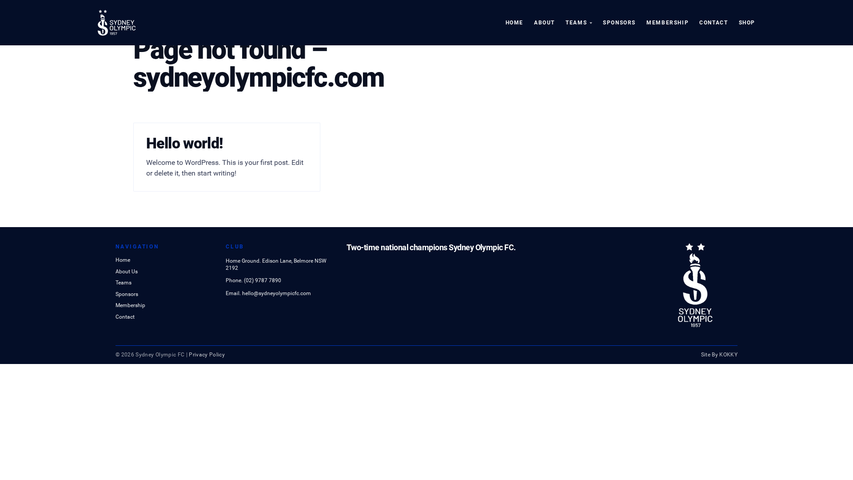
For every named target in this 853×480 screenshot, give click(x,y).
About (544, 23)
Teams (576, 23)
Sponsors (619, 23)
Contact (713, 23)
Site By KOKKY (719, 355)
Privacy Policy (207, 355)
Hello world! (184, 143)
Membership (667, 23)
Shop (747, 23)
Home (514, 23)
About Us (127, 272)
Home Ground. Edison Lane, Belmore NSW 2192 (276, 264)
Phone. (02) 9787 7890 (253, 280)
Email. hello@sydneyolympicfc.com (268, 293)
